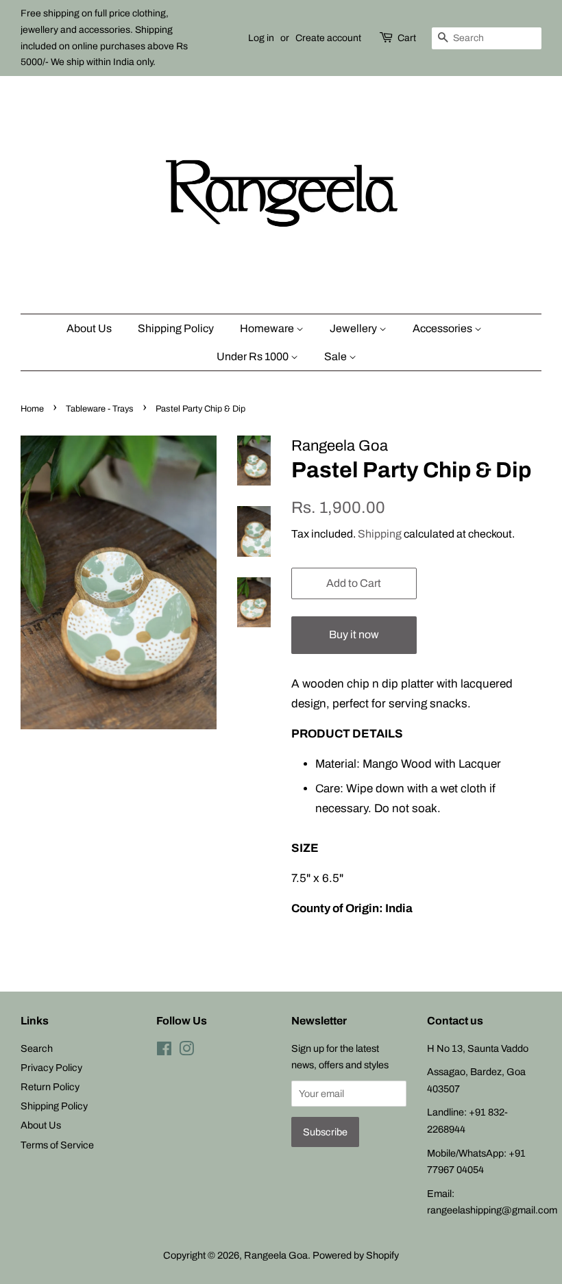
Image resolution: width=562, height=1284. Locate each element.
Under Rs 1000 (254, 356)
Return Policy (50, 1086)
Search (37, 1048)
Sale (336, 356)
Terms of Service (57, 1145)
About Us (89, 328)
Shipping (380, 534)
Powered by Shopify (356, 1255)
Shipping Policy (176, 328)
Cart (407, 38)
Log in (261, 38)
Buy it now (354, 634)
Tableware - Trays (100, 409)
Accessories (443, 328)
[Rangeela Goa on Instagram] (186, 1051)
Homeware (268, 328)
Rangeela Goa (276, 1255)
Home (32, 409)
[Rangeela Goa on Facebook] (164, 1051)
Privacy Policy (51, 1067)
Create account (328, 38)
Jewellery (354, 328)
